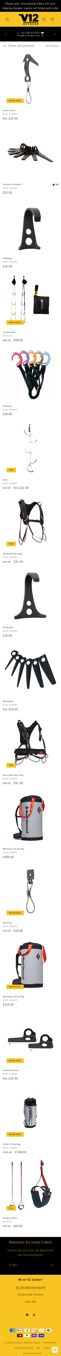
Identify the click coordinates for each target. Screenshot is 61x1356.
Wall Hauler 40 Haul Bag (13, 996)
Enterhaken (8, 627)
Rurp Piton (7, 922)
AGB (38, 1348)
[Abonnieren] (51, 1265)
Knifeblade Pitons (11, 1070)
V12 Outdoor (17, 1342)
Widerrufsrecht (50, 1342)
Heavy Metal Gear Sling (13, 775)
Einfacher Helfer (10, 1218)
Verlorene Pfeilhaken (12, 184)
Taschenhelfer (9, 332)
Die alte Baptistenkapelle (30, 1287)
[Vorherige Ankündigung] (6, 34)
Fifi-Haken (7, 406)
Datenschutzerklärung (23, 1348)
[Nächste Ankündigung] (55, 34)
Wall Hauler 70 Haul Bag (13, 848)
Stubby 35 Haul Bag (12, 1144)
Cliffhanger (8, 258)
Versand (46, 1348)
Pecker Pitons (9, 110)
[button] (7, 19)
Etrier (5, 479)
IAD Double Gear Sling (12, 553)
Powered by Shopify (32, 1342)
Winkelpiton (8, 701)
